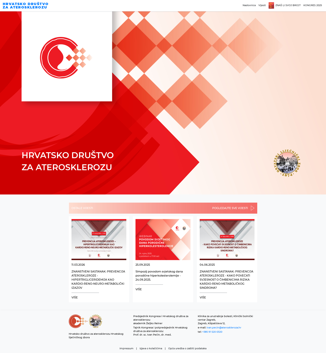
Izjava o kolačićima (151, 348)
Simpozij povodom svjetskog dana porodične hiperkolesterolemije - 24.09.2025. (159, 275)
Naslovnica (249, 5)
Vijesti (262, 5)
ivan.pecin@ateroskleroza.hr (224, 327)
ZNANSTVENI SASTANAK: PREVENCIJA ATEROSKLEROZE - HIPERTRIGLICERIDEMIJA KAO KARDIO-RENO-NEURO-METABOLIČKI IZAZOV (98, 279)
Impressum (126, 348)
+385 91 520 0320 (212, 331)
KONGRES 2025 (312, 5)
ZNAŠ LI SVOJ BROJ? (288, 5)
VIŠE (74, 297)
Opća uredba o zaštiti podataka (187, 348)
